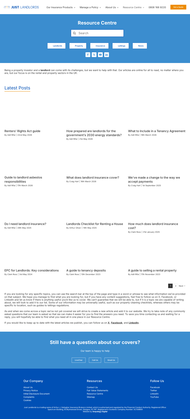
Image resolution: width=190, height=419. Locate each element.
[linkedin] (106, 54)
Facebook (116, 322)
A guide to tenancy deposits (86, 270)
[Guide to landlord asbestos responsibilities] (33, 157)
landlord (45, 70)
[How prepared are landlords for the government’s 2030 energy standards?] (95, 111)
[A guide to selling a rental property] (157, 250)
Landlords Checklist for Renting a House (94, 224)
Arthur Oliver (75, 228)
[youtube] (100, 54)
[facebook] (88, 54)
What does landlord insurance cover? (92, 177)
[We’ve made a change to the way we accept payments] (157, 157)
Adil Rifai (11, 135)
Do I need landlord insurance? (25, 224)
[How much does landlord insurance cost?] (157, 204)
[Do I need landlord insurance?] (33, 204)
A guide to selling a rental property (152, 270)
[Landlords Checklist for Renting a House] (95, 204)
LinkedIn (134, 322)
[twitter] (94, 54)
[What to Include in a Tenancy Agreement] (157, 111)
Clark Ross (136, 232)
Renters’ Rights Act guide (22, 131)
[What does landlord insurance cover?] (95, 157)
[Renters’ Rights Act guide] (33, 111)
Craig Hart (74, 181)
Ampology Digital (99, 411)
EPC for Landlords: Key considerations (31, 270)
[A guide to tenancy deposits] (95, 250)
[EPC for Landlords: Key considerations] (33, 250)
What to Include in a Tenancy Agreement (156, 131)
